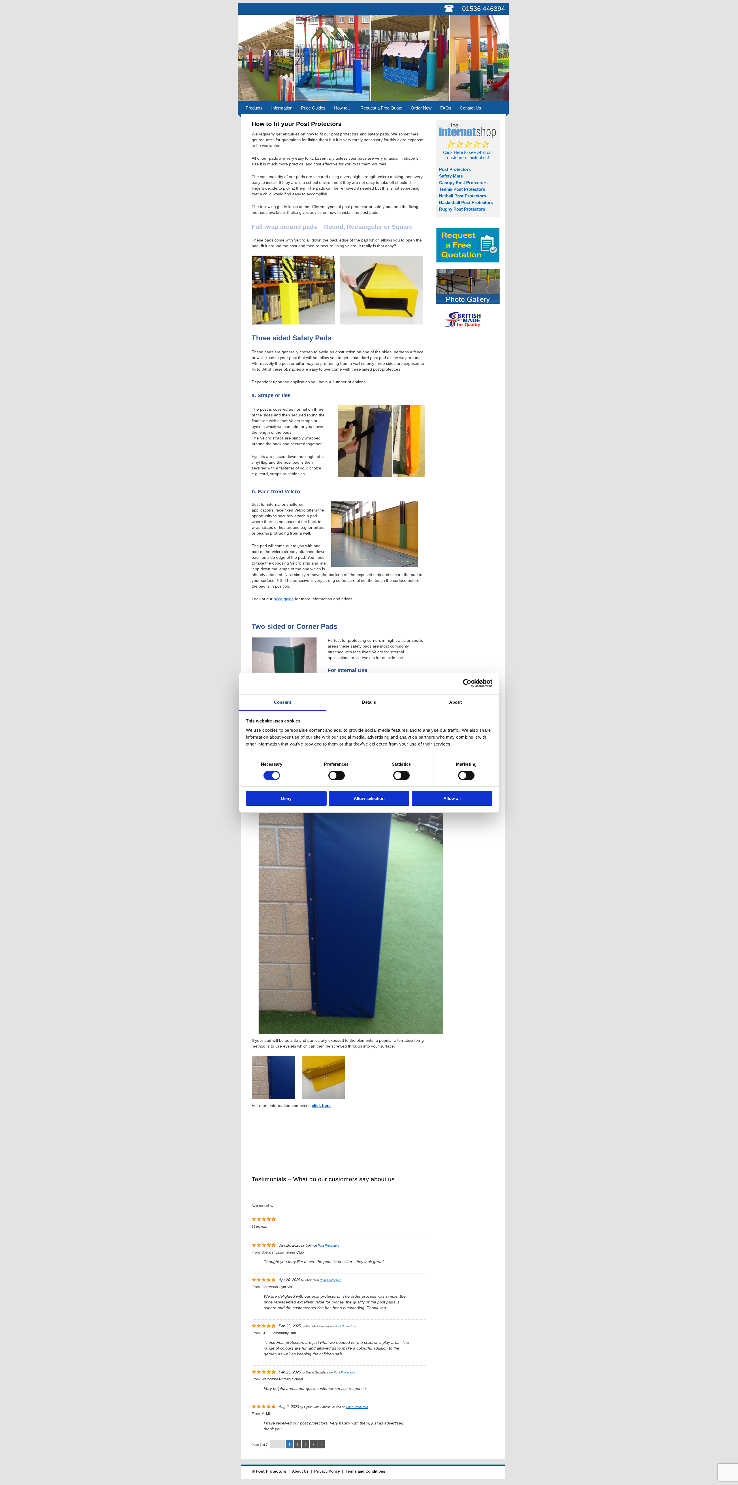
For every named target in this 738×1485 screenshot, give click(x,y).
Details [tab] (369, 701)
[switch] (336, 775)
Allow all (452, 798)
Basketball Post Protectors (466, 202)
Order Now (421, 107)
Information (281, 107)
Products (254, 107)
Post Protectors (329, 1245)
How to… (343, 107)
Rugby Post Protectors (462, 209)
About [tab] (455, 701)
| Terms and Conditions (362, 1471)
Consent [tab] (282, 701)
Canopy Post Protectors (463, 182)
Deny (286, 798)
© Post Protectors (269, 1471)
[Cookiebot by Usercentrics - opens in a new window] (467, 683)
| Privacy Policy (324, 1471)
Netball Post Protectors (462, 195)
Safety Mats (451, 175)
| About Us (297, 1471)
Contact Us (470, 107)
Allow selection (369, 798)
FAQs (445, 107)
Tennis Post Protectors (462, 189)
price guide (284, 599)
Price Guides (313, 107)
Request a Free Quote (381, 107)
